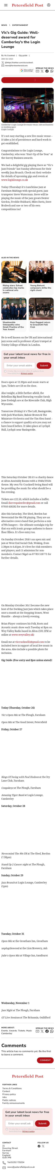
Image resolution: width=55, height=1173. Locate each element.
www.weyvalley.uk (22, 634)
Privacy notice (27, 373)
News (4, 25)
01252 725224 (17, 1162)
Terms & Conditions (12, 1088)
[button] (5, 5)
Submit (44, 365)
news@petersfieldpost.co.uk (21, 1167)
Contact (6, 1091)
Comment (45, 1060)
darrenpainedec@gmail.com (24, 502)
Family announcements (13, 1103)
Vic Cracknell (9, 55)
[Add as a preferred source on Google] (27, 70)
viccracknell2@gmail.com (29, 641)
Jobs (4, 1097)
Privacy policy (9, 1094)
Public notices (9, 1100)
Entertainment (20, 25)
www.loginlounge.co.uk (14, 179)
